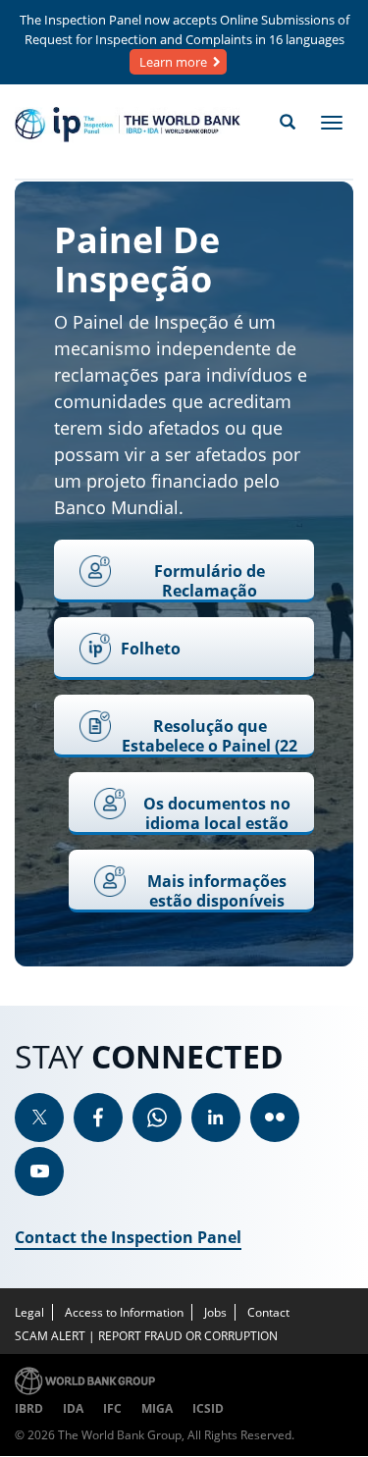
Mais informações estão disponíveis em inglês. (217, 891)
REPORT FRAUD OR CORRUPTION (188, 1335)
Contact (268, 1312)
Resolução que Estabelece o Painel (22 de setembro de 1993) (209, 736)
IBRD (29, 1408)
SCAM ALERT (50, 1335)
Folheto (151, 648)
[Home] (127, 124)
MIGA (157, 1408)
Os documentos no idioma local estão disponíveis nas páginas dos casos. (216, 814)
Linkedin (215, 1117)
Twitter (39, 1117)
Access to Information (124, 1312)
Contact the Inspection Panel (128, 1237)
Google (157, 1117)
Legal (29, 1312)
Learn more (173, 62)
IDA (73, 1408)
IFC (112, 1408)
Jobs (215, 1312)
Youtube (39, 1171)
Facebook (98, 1117)
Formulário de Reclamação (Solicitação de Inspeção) (209, 581)
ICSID (208, 1408)
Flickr (274, 1117)
